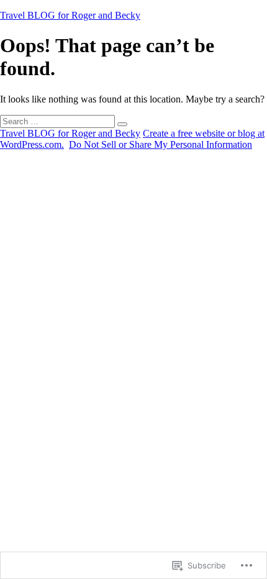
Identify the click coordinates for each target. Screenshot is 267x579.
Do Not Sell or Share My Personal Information (160, 144)
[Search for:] (58, 121)
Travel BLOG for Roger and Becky (70, 15)
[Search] (122, 124)
